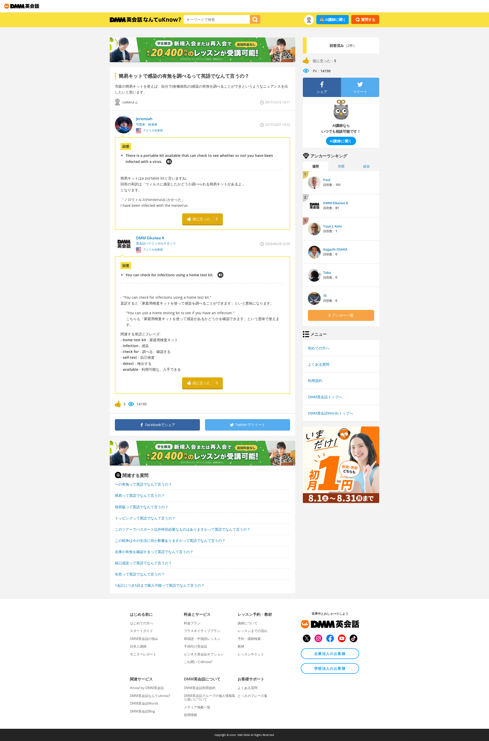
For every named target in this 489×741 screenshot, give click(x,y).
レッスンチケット (251, 654)
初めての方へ (318, 348)
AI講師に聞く (335, 19)
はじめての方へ (141, 623)
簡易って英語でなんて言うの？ (140, 495)
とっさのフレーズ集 (252, 695)
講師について (247, 623)
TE (325, 295)
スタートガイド (141, 630)
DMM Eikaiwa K (335, 203)
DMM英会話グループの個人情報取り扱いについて (209, 697)
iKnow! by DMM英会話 (147, 687)
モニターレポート (143, 654)
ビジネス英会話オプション (204, 654)
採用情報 (190, 714)
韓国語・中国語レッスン (202, 638)
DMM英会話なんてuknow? (150, 695)
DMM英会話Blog (142, 711)
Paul (326, 179)
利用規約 (315, 380)
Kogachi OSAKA (335, 249)
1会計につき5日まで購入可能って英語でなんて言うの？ (160, 585)
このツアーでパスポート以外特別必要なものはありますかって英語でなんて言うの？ (182, 529)
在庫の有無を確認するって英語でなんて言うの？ (154, 551)
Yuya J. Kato (332, 226)
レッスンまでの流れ (252, 630)
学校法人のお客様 (330, 668)
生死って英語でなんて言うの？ (140, 574)
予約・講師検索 (249, 638)
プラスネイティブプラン (202, 630)
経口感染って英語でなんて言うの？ (143, 562)
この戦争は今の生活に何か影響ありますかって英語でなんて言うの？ (170, 540)
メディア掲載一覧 (197, 707)
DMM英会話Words (144, 703)
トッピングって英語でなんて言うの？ (145, 518)
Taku (327, 272)
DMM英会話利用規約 (199, 687)
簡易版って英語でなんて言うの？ (141, 506)
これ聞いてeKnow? (198, 662)
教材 (241, 646)
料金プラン (192, 623)
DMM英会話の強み (144, 638)
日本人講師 (138, 646)
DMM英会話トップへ (325, 396)
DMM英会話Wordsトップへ (330, 413)
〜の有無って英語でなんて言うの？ (143, 484)
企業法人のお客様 (330, 653)
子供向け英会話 (195, 646)
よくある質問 (318, 364)
